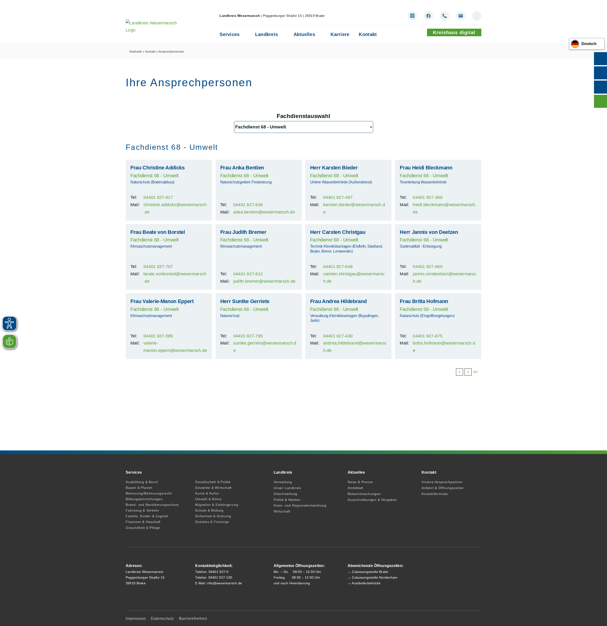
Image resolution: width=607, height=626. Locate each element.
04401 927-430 (338, 336)
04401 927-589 (158, 336)
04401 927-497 (338, 197)
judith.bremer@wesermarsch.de (264, 281)
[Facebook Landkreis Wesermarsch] (428, 15)
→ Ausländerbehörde (364, 583)
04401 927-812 (248, 274)
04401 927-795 (248, 336)
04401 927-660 (427, 266)
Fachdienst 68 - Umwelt (154, 175)
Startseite (135, 51)
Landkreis (266, 34)
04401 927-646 (248, 204)
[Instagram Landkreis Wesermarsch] (412, 15)
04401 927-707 (158, 266)
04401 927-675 (427, 336)
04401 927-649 (338, 266)
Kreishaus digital (454, 32)
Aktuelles (304, 34)
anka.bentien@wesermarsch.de (264, 212)
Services (229, 34)
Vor (475, 372)
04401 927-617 (158, 197)
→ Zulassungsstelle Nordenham (373, 577)
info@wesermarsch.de (224, 583)
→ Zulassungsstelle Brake (368, 572)
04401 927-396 (427, 197)
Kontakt (368, 34)
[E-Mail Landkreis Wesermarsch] (460, 15)
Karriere (340, 34)
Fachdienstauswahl (304, 116)
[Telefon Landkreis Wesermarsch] (444, 15)
